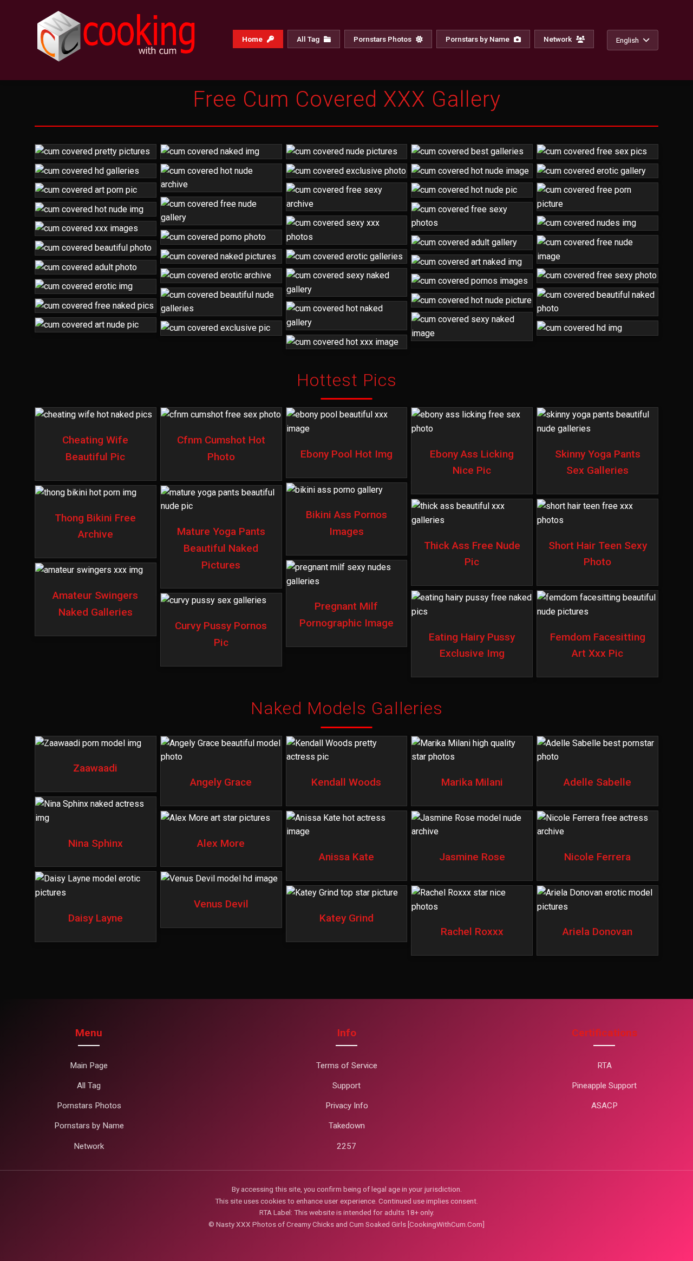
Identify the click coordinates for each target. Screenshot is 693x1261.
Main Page (89, 1065)
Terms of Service (346, 1065)
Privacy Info (346, 1105)
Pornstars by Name (478, 39)
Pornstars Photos (383, 39)
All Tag (309, 39)
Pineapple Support (604, 1085)
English (627, 40)
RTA (604, 1065)
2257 (346, 1146)
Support (346, 1085)
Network (558, 39)
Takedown (347, 1126)
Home (253, 39)
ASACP (604, 1105)
